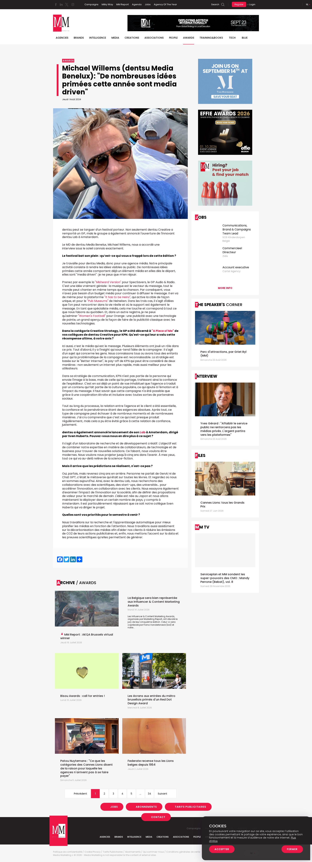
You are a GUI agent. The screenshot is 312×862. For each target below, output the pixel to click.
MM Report (122, 4)
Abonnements (146, 807)
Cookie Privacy (92, 851)
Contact (158, 817)
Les (130, 616)
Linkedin (61, 4)
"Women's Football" (92, 316)
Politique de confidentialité (67, 851)
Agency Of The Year (165, 4)
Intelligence (97, 38)
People (173, 38)
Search (215, 4)
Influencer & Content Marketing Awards (153, 616)
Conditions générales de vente (183, 851)
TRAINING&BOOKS (211, 38)
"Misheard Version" (108, 282)
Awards (188, 38)
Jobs (148, 4)
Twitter (66, 4)
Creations (132, 38)
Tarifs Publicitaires (190, 807)
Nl (307, 4)
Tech (232, 38)
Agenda (137, 4)
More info (225, 288)
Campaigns (91, 4)
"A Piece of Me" (163, 331)
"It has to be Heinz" (117, 297)
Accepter (221, 849)
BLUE (245, 38)
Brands (79, 38)
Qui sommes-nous (153, 851)
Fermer (292, 849)
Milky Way (107, 4)
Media (115, 38)
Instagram (72, 4)
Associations (154, 38)
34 (149, 793)
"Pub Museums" (97, 301)
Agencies (62, 38)
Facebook (55, 4)
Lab (142, 432)
